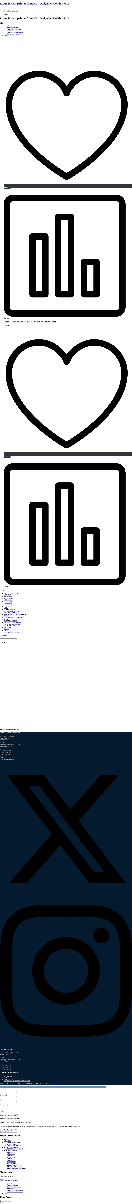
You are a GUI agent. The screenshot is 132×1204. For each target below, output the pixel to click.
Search (12, 1180)
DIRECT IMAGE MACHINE (16, 1168)
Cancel (6, 35)
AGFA (6, 608)
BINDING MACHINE (11, 609)
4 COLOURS (8, 601)
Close (1, 1179)
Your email (4, 1095)
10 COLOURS (8, 596)
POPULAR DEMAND (11, 593)
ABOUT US (7, 1077)
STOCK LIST (8, 630)
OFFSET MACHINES (11, 1147)
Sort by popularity (12, 27)
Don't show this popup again (8, 1130)
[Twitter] (66, 894)
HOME (6, 1139)
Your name (3, 1100)
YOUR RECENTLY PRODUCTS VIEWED (17, 1081)
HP (4, 642)
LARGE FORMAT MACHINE (13, 617)
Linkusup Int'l (57, 1084)
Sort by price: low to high (15, 32)
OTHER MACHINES (10, 621)
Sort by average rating (14, 29)
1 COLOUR (7, 595)
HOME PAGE (8, 1076)
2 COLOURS (8, 600)
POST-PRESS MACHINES (12, 622)
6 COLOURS (8, 604)
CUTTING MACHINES (11, 612)
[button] (1, 1203)
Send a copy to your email (8, 1115)
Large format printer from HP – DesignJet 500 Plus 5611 (30, 321)
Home (2, 1180)
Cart (16, 1180)
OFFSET (6, 619)
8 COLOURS (8, 606)
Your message (4, 1105)
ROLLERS (7, 627)
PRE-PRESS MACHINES (12, 624)
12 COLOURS (8, 598)
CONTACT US (8, 1079)
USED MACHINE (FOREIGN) (13, 632)
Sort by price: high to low (15, 34)
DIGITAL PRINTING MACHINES (15, 614)
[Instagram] (66, 1046)
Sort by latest (11, 31)
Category (7, 1180)
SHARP (6, 629)
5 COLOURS (8, 603)
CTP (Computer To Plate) (11, 611)
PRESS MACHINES (10, 625)
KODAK (6, 616)
